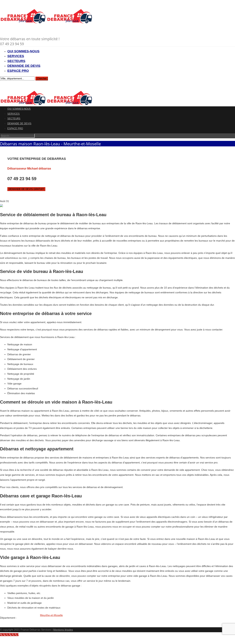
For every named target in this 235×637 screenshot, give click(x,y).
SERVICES (15, 56)
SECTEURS (16, 61)
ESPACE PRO (18, 71)
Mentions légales (63, 629)
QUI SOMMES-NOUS (23, 51)
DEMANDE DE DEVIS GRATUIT (26, 189)
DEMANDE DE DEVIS (23, 66)
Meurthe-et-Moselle (51, 615)
